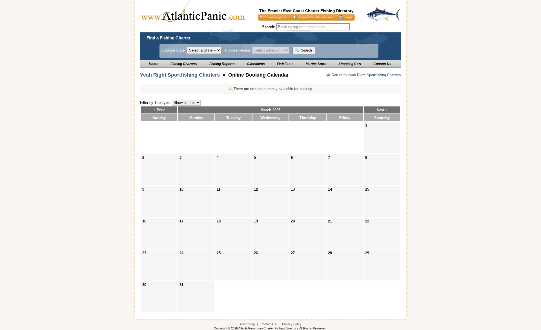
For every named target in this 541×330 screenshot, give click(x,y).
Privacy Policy (291, 324)
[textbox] (313, 26)
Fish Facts (285, 64)
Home (153, 64)
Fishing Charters (183, 64)
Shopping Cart (349, 64)
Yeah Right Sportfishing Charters (180, 75)
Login (348, 17)
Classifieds (256, 64)
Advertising (247, 324)
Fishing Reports (222, 64)
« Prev (159, 110)
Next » (382, 110)
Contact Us (382, 64)
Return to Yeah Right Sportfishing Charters (366, 75)
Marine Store (316, 64)
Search (306, 50)
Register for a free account (316, 17)
